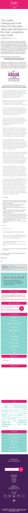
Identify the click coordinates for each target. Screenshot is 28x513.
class (25, 413)
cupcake (25, 415)
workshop (4, 426)
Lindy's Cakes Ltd (14, 3)
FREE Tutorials (14, 336)
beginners (20, 405)
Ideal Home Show (23, 90)
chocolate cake (13, 413)
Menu (15, 7)
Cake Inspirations (14, 327)
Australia (3, 405)
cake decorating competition (15, 267)
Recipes (14, 349)
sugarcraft (23, 421)
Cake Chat (14, 320)
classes (4, 415)
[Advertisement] (14, 383)
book (25, 405)
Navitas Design (16, 511)
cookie (15, 415)
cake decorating (20, 407)
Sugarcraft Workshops (14, 422)
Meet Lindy (14, 444)
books (2, 407)
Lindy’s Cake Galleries (14, 450)
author (7, 405)
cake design (13, 409)
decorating (13, 417)
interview (3, 419)
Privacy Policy (14, 459)
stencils (15, 421)
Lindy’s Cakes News (14, 343)
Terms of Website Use (14, 461)
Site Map (14, 493)
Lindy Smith (11, 419)
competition (10, 415)
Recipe (3, 421)
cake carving (11, 407)
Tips (14, 352)
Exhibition (17, 417)
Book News (14, 317)
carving (21, 411)
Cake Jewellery (15, 411)
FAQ (14, 333)
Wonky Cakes (22, 424)
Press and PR (14, 492)
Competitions (11, 266)
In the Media (14, 339)
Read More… (6, 297)
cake (6, 407)
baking (15, 405)
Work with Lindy (14, 447)
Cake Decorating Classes (14, 323)
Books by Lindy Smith (14, 434)
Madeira (18, 419)
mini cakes (24, 419)
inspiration (24, 417)
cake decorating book (5, 409)
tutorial (14, 424)
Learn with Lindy (14, 438)
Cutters (8, 417)
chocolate (7, 413)
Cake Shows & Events (14, 330)
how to (20, 417)
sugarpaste (6, 424)
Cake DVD (19, 409)
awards (11, 405)
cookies (20, 415)
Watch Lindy (14, 441)
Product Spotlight (14, 346)
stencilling (9, 420)
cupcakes (4, 417)
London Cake (8, 269)
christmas (19, 413)
